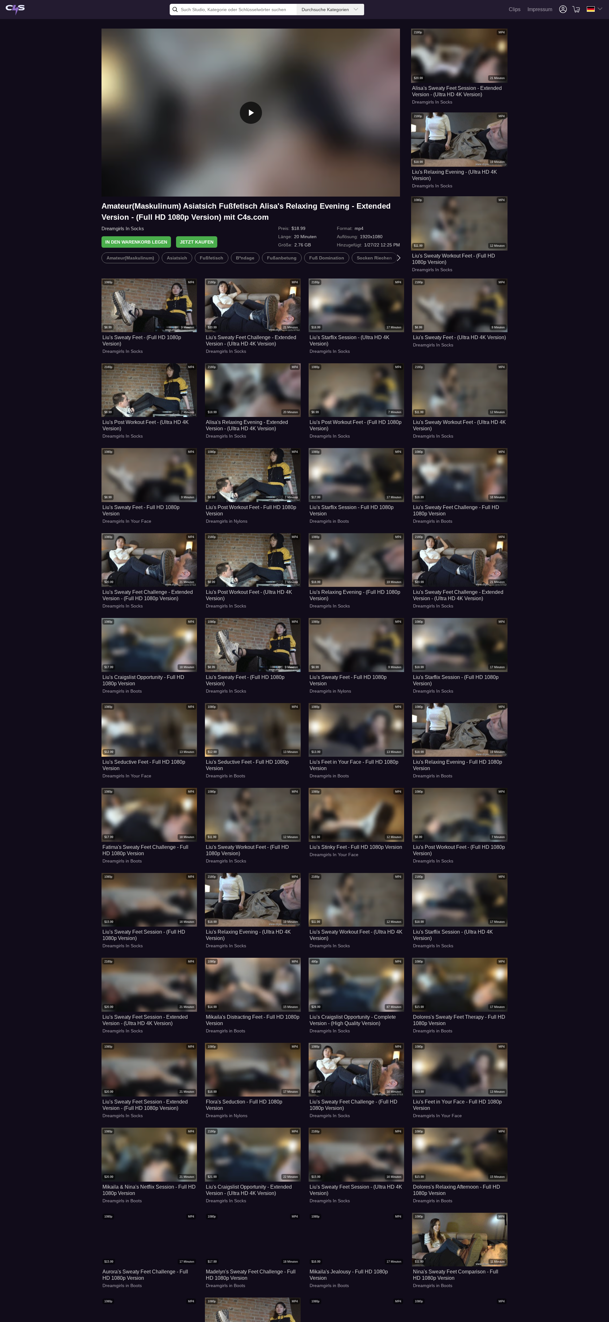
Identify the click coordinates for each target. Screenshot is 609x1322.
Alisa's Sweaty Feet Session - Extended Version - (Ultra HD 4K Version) (457, 91)
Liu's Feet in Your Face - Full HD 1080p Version (354, 765)
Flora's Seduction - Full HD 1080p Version (244, 1105)
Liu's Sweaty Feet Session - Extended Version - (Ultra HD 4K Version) (145, 1020)
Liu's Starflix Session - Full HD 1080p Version (352, 510)
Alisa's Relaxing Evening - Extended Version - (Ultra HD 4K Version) (247, 425)
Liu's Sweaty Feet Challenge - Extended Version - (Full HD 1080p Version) (147, 595)
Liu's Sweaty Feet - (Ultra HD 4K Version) (459, 337)
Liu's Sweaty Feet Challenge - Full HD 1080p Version (456, 510)
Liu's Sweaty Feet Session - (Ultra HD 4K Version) (356, 1190)
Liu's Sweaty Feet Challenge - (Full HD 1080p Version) (353, 1105)
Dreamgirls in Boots (329, 521)
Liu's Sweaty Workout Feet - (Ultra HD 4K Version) (459, 425)
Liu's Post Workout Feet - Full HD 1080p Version (251, 510)
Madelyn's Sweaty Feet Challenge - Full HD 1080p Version (251, 1275)
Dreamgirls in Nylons (226, 521)
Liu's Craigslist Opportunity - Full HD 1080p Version (143, 680)
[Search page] (15, 10)
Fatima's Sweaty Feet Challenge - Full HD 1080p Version (145, 850)
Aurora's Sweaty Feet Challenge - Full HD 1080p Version (145, 1275)
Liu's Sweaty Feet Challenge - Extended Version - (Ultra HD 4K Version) (251, 340)
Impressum (539, 9)
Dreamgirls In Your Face (126, 521)
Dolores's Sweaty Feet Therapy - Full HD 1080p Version (459, 1020)
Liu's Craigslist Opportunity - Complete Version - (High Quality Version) (353, 1020)
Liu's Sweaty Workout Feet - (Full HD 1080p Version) (453, 259)
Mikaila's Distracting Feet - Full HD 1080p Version (252, 1020)
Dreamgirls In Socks (123, 228)
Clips (515, 9)
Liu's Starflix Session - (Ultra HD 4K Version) (350, 340)
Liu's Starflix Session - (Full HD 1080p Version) (456, 680)
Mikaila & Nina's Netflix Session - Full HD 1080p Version (149, 1190)
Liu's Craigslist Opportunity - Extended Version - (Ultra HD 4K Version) (249, 1190)
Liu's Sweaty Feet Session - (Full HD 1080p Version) (143, 935)
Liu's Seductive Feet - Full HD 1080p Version (143, 765)
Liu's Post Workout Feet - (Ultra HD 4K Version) (145, 425)
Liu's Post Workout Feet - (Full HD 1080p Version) (356, 425)
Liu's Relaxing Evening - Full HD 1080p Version (457, 765)
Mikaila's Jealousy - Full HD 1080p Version (349, 1275)
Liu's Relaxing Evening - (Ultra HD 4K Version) (454, 175)
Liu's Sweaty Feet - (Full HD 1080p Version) (141, 340)
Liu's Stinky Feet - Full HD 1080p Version (356, 847)
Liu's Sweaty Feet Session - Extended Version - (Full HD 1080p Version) (145, 1105)
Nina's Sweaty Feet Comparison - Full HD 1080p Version (455, 1275)
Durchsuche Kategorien (325, 9)
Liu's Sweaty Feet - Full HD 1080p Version (141, 510)
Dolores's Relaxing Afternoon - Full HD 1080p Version (456, 1190)
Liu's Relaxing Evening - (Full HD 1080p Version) (355, 595)
